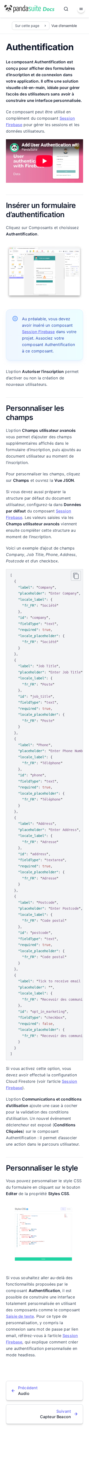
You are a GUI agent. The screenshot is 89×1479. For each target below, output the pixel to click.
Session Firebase (38, 331)
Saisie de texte (20, 1316)
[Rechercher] (66, 9)
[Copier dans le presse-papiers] (76, 576)
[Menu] (81, 9)
